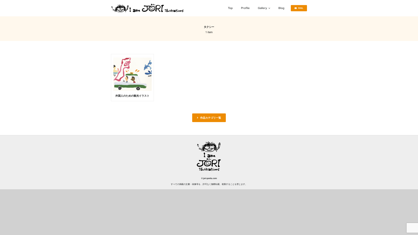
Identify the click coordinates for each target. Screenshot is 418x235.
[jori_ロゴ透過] (148, 4)
